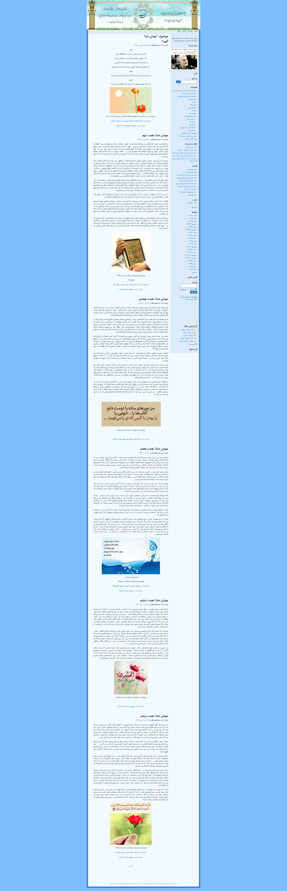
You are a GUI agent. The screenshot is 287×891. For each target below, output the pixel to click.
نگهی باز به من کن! (190, 189)
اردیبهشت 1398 (191, 255)
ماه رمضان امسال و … (130, 577)
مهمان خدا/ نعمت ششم (154, 600)
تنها (141, 120)
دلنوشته (138, 586)
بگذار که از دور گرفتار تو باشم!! (187, 186)
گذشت (126, 586)
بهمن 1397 (192, 264)
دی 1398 (193, 238)
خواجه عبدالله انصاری (131, 120)
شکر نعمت (133, 284)
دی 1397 (193, 267)
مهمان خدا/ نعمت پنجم (154, 716)
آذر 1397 (193, 269)
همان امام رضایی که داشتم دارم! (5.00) (184, 153)
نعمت (122, 284)
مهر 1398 (193, 244)
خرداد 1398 (192, 252)
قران (126, 284)
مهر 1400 (193, 215)
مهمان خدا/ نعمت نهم (155, 135)
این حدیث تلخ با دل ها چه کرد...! (185, 175)
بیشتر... (193, 272)
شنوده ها (193, 105)
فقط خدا (191, 122)
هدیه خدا (129, 852)
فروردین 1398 (191, 258)
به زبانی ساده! (192, 169)
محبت (123, 852)
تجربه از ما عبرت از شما (189, 93)
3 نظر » (118, 125)
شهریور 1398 (192, 247)
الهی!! (165, 41)
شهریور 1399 (192, 224)
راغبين (194, 102)
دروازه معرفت (192, 99)
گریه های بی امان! (190, 139)
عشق (121, 586)
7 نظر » (121, 289)
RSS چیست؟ (193, 344)
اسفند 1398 (192, 232)
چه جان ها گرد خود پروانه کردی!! (185, 184)
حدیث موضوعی (192, 202)
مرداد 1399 (192, 227)
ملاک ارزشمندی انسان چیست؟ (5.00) (184, 156)
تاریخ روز (194, 207)
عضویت (191, 289)
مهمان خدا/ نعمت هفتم (154, 449)
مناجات (113, 120)
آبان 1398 (193, 241)
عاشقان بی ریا (192, 108)
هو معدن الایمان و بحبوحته (187, 136)
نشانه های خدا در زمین (187, 127)
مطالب (188, 330)
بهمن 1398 (192, 235)
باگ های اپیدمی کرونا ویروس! (186, 178)
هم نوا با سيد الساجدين (189, 133)
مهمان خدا (126, 125)
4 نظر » (114, 439)
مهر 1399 (193, 221)
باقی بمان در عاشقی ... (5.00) (187, 150)
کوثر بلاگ (116, 284)
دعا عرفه (120, 120)
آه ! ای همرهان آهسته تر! (188, 192)
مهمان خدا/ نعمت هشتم (153, 299)
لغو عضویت (182, 289)
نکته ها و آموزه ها (133, 439)
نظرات (183, 330)
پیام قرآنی (191, 130)
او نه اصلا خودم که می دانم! (188, 181)
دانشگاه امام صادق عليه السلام (187, 96)
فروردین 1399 (191, 230)
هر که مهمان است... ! (189, 172)
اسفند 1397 (192, 261)
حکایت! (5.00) (191, 147)
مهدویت (191, 125)
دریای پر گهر (190, 119)
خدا (139, 284)
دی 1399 (193, 218)
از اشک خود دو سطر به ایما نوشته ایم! (184, 91)
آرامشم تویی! (192, 195)
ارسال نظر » (121, 706)
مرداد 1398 (192, 250)
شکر (135, 852)
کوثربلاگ (115, 586)
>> (130, 866)
